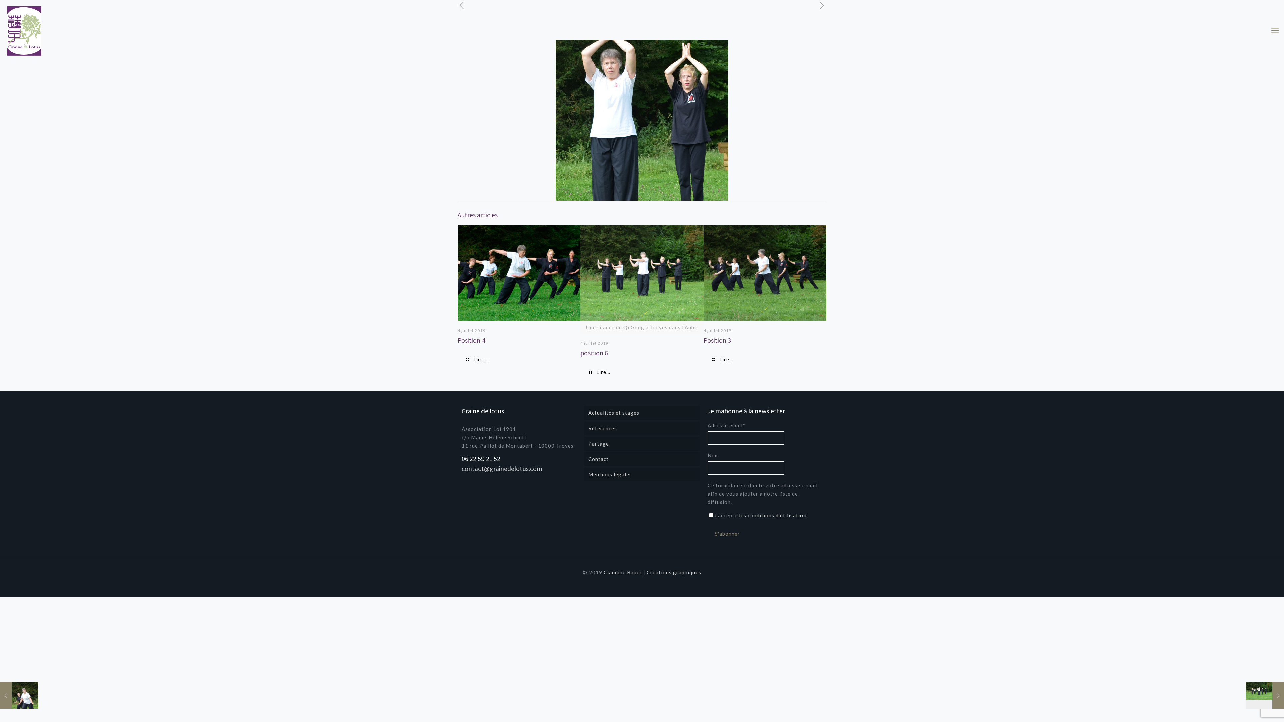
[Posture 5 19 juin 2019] (19, 695)
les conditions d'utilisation (773, 515)
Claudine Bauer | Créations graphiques (652, 572)
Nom (713, 455)
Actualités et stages (613, 413)
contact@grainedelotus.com (502, 468)
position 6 (594, 353)
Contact (598, 459)
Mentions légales (610, 474)
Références (602, 428)
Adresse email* (726, 425)
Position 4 (472, 340)
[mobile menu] (1275, 30)
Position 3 (717, 340)
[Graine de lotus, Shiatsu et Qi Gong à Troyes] (24, 30)
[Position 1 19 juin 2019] (1265, 695)
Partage (598, 444)
